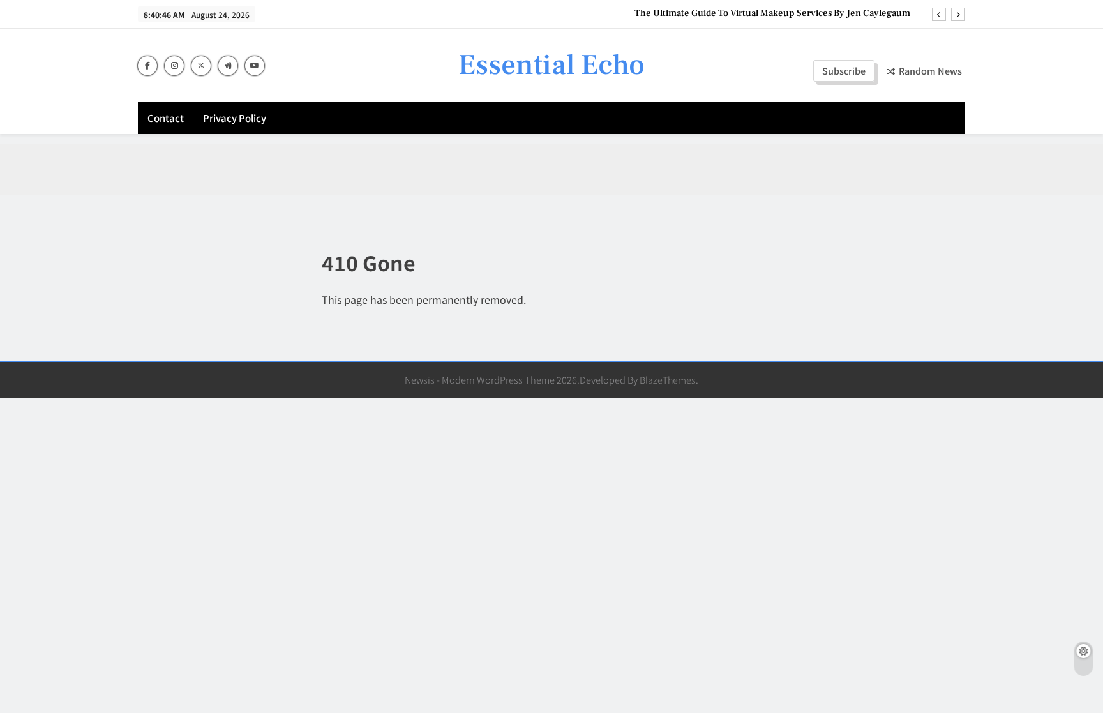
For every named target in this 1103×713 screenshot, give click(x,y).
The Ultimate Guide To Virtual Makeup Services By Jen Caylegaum (772, 13)
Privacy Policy (234, 117)
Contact (165, 117)
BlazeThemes (668, 379)
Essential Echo (551, 65)
